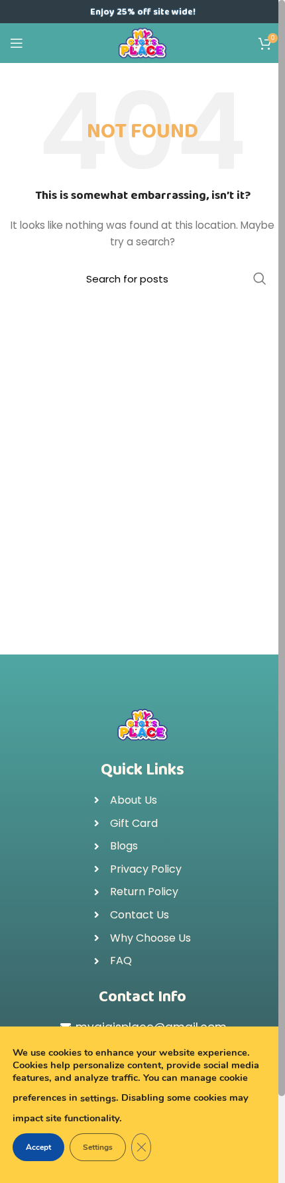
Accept (38, 1147)
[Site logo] (142, 42)
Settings (98, 1147)
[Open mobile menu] (16, 43)
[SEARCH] (260, 278)
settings (98, 1098)
